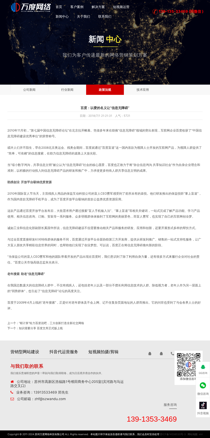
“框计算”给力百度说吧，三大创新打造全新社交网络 (51, 323)
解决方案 (98, 7)
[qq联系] (150, 353)
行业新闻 (67, 90)
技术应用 (143, 90)
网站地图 (192, 434)
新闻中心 (62, 16)
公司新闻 (29, 90)
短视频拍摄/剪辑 (103, 351)
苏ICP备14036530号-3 (173, 434)
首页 (59, 7)
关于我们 (83, 16)
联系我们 (104, 16)
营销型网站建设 (24, 351)
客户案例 (76, 7)
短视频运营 (121, 7)
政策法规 (105, 90)
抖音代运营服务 (63, 351)
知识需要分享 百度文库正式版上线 (41, 328)
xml (201, 434)
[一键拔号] (173, 353)
